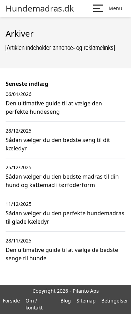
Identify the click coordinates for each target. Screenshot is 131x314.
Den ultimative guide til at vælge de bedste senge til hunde (62, 254)
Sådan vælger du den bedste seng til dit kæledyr (58, 144)
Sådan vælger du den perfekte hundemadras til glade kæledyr (65, 217)
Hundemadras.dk (40, 8)
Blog (65, 300)
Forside (11, 300)
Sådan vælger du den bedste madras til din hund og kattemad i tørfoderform (62, 181)
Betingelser (114, 300)
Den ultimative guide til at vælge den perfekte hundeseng (54, 107)
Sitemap (86, 300)
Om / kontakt (34, 304)
